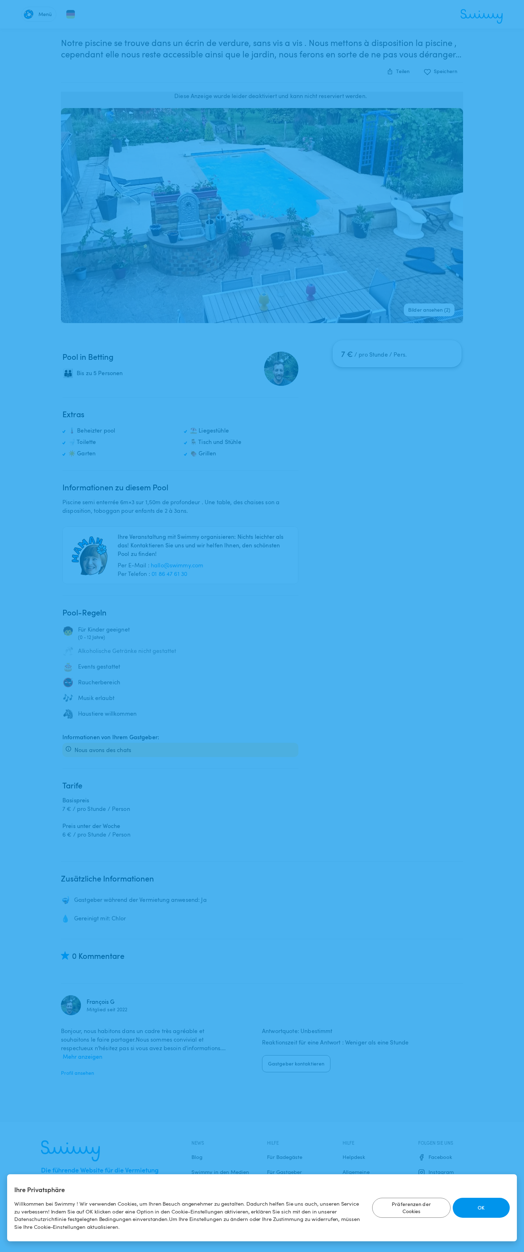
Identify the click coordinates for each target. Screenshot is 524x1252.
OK (481, 1207)
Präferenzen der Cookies (411, 1208)
